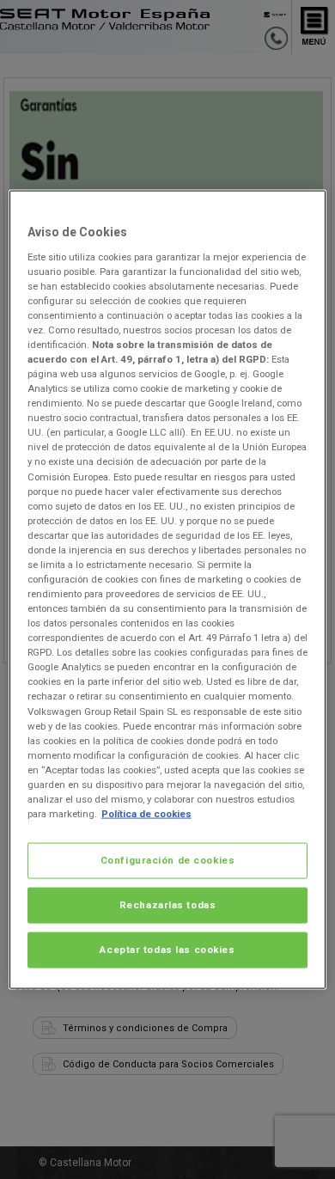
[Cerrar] (302, 210)
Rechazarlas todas (167, 905)
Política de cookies (146, 814)
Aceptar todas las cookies (167, 949)
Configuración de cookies (167, 860)
